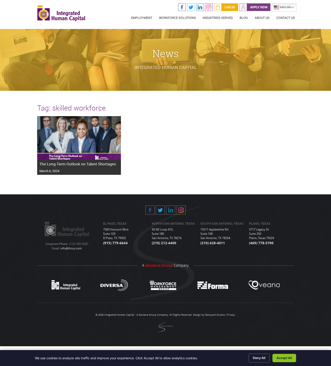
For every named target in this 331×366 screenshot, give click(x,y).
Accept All (284, 358)
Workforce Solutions (177, 18)
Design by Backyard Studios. (209, 314)
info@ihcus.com (71, 248)
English (285, 7)
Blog (244, 18)
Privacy (231, 314)
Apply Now (259, 7)
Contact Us (285, 18)
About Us (262, 18)
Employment (141, 18)
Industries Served (218, 18)
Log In (230, 7)
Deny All (259, 358)
